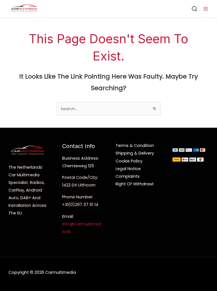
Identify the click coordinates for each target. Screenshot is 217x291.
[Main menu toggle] (205, 8)
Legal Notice (128, 168)
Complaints (128, 176)
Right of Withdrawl (134, 184)
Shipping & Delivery (135, 153)
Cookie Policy (129, 161)
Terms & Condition (135, 145)
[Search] (194, 8)
